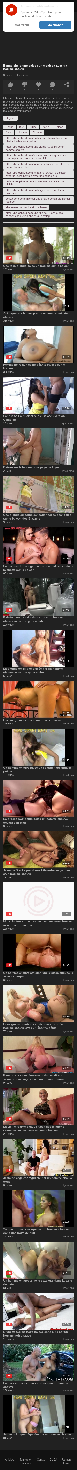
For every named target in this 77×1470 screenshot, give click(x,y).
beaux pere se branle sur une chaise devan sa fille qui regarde (38, 200)
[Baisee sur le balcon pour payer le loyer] (38, 446)
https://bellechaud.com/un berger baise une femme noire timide (36, 191)
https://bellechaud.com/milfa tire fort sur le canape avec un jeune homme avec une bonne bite (36, 174)
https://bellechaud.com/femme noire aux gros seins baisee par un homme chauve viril (36, 157)
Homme (22, 132)
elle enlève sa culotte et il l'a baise (26, 207)
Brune (33, 127)
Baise (45, 127)
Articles (9, 1459)
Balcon (59, 127)
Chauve (37, 132)
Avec (9, 132)
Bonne (9, 127)
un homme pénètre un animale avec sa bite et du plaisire (35, 183)
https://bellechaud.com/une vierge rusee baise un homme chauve (35, 148)
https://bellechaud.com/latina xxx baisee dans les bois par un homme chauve (38, 166)
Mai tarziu (22, 25)
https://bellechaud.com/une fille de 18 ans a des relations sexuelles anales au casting (34, 214)
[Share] (66, 84)
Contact (41, 1459)
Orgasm (10, 118)
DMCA (53, 1459)
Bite (21, 127)
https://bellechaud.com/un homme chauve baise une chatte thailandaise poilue (37, 140)
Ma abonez (55, 25)
